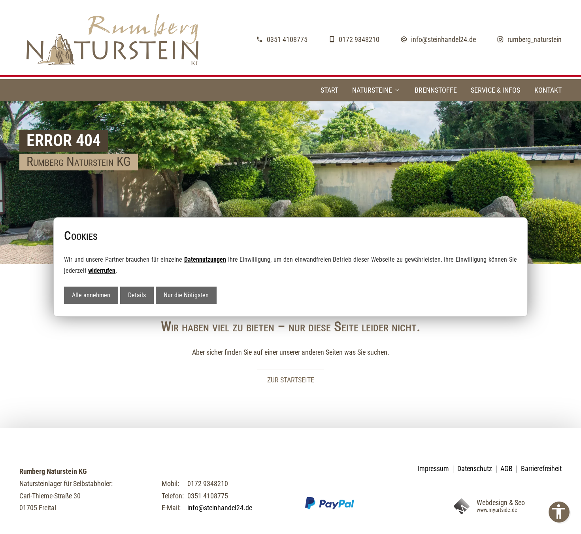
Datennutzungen (205, 259)
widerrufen (101, 270)
